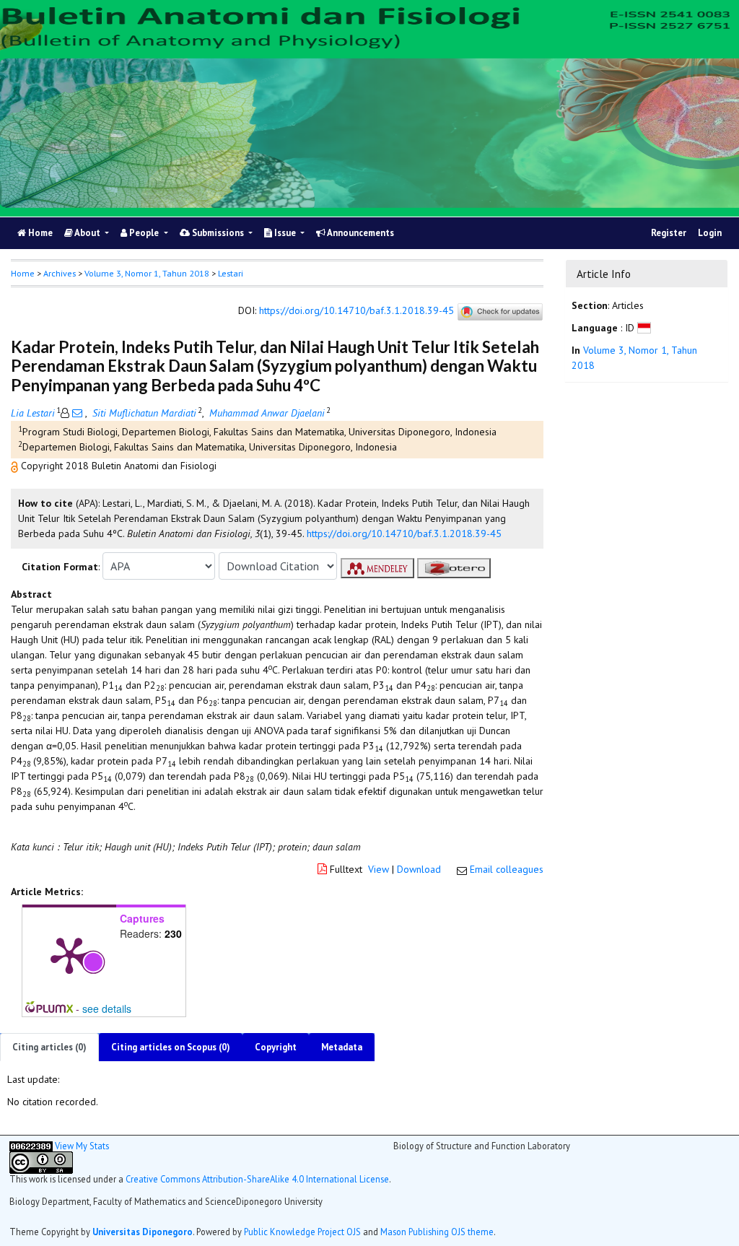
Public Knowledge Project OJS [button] (302, 1231)
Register (668, 233)
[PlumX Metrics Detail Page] (69, 954)
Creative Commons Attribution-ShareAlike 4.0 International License (257, 1179)
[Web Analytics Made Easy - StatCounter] (31, 1145)
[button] (16, 465)
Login (710, 233)
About (87, 233)
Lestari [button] (230, 273)
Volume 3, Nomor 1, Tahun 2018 (146, 273)
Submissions (218, 233)
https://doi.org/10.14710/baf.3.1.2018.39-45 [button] (404, 533)
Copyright (276, 1047)
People (144, 233)
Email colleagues (506, 869)
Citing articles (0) (49, 1047)
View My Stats (82, 1145)
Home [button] (23, 273)
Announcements (359, 233)
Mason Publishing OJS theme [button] (437, 1231)
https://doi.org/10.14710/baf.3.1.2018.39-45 (356, 311)
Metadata (341, 1047)
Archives (59, 273)
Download (419, 869)
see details (106, 1008)
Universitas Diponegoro (142, 1231)
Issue (285, 233)
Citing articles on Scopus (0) (170, 1047)
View (378, 869)
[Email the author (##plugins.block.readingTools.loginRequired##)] (77, 412)
